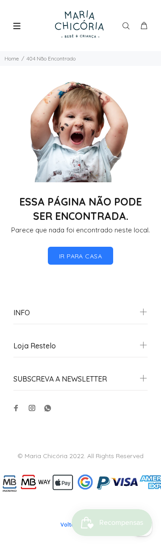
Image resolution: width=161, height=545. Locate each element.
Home (11, 58)
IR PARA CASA (80, 256)
